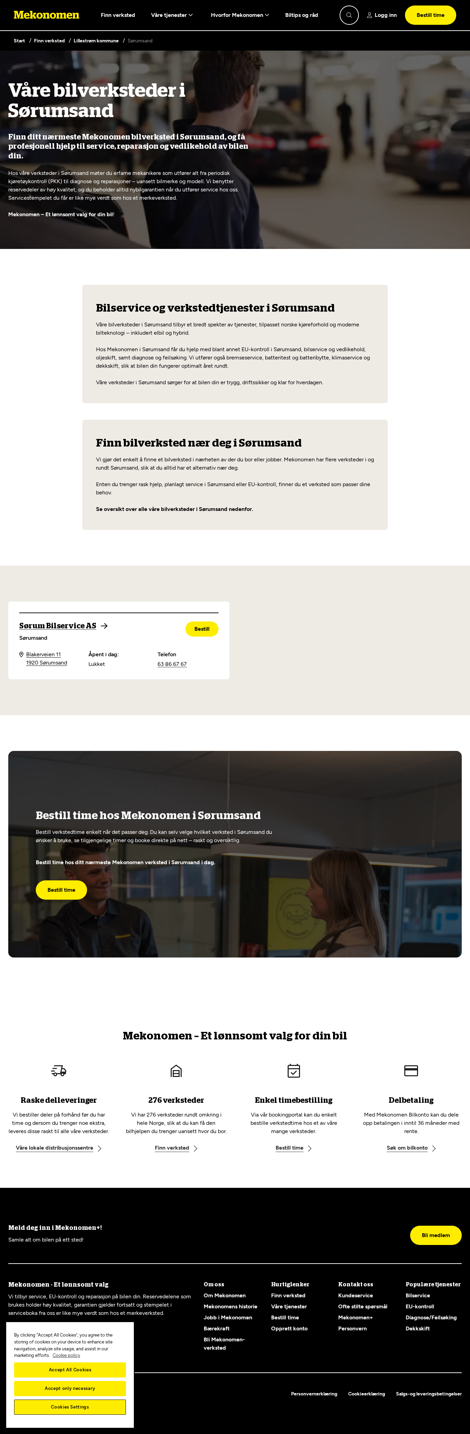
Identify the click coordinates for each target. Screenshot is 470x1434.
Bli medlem (436, 1235)
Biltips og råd (301, 15)
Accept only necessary (70, 1388)
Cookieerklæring (366, 1394)
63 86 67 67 (172, 664)
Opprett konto (289, 1328)
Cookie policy (66, 1355)
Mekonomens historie (230, 1306)
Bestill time (431, 15)
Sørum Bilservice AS (57, 626)
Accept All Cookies (70, 1369)
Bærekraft (216, 1328)
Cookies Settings (70, 1407)
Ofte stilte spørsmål (362, 1306)
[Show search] (349, 15)
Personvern (352, 1328)
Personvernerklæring (314, 1394)
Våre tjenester (169, 15)
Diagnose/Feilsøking (431, 1317)
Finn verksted (118, 15)
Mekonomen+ (355, 1317)
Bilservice (418, 1295)
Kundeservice (355, 1295)
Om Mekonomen (225, 1295)
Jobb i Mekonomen (228, 1317)
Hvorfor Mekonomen (238, 15)
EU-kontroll (420, 1306)
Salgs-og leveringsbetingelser (429, 1394)
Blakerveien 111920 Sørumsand (46, 658)
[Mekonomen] (46, 15)
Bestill (202, 629)
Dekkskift (418, 1328)
